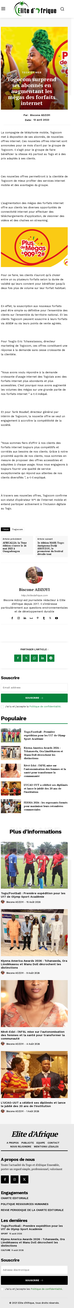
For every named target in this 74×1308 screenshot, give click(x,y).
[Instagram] (18, 617)
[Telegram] (50, 658)
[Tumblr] (44, 617)
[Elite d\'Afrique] (35, 8)
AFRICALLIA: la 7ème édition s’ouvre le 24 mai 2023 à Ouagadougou (15, 547)
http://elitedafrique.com (34, 595)
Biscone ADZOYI (40, 115)
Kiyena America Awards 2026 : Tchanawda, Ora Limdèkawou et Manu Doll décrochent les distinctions (43, 753)
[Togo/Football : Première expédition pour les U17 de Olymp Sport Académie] (11, 735)
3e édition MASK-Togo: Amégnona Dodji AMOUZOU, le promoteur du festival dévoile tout (50, 548)
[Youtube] (56, 617)
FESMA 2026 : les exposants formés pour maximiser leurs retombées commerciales (46, 806)
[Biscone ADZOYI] (34, 575)
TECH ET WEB (31, 72)
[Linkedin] (25, 617)
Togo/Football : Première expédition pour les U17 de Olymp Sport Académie (44, 735)
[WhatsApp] (34, 658)
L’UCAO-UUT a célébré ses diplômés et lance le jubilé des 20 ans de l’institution (46, 788)
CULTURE (5, 1250)
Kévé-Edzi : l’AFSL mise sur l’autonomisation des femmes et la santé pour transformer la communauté (45, 771)
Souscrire (32, 697)
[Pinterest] (37, 617)
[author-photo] (3, 902)
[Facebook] (12, 617)
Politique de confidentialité (45, 706)
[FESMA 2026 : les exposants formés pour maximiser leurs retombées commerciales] (11, 806)
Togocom (17, 529)
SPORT (4, 1233)
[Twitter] (50, 617)
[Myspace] (31, 617)
